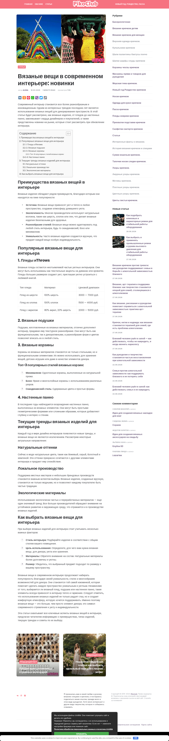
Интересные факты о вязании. (128, 141)
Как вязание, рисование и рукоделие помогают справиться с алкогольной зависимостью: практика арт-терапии (132, 308)
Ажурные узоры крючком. (126, 174)
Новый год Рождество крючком (129, 89)
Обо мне (39, 4)
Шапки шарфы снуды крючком (128, 60)
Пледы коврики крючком (125, 115)
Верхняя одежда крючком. (126, 41)
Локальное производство (37, 167)
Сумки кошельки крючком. (126, 154)
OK (135, 738)
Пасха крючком (120, 109)
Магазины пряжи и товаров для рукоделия (129, 75)
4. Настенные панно (35, 157)
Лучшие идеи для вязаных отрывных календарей (35, 670)
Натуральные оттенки (36, 164)
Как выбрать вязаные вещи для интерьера (43, 173)
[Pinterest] (21, 695)
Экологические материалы (38, 170)
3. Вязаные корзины (35, 151)
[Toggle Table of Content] (67, 133)
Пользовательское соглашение (126, 724)
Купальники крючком (123, 47)
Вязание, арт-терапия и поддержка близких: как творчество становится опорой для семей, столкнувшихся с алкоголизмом (131, 289)
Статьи (48, 4)
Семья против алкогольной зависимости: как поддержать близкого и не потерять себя (128, 373)
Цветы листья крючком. (125, 200)
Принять (81, 734)
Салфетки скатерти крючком (127, 129)
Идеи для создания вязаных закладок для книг (132, 414)
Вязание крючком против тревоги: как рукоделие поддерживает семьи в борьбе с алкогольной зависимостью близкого (132, 270)
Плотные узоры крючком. (126, 187)
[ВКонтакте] (18, 695)
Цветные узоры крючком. (126, 193)
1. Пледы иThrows (34, 144)
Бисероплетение (121, 21)
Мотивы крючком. (121, 180)
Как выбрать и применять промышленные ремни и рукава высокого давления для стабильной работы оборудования (138, 246)
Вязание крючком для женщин (128, 35)
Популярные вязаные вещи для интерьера (43, 141)
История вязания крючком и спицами (132, 148)
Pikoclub (134, 694)
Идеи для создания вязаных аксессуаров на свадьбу (127, 436)
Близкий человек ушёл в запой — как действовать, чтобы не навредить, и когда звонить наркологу (131, 341)
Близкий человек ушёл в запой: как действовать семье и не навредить (131, 388)
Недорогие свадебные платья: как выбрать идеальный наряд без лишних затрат (84, 667)
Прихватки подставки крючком (128, 122)
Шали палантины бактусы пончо (129, 54)
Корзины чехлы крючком (125, 67)
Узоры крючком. (121, 167)
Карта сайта (146, 724)
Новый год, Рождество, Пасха (130, 4)
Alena (25, 90)
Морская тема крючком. (124, 83)
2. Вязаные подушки (35, 147)
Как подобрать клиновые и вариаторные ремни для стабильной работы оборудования (139, 221)
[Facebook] (25, 695)
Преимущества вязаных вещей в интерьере (42, 137)
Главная (28, 4)
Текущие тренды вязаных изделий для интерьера (46, 160)
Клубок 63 (117, 446)
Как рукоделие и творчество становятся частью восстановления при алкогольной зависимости (131, 357)
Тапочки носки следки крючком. (129, 161)
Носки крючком (120, 96)
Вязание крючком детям (125, 28)
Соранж (116, 425)
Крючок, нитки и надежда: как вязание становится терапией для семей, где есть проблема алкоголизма (132, 325)
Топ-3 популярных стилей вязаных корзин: (47, 154)
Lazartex (117, 455)
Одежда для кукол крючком (126, 102)
